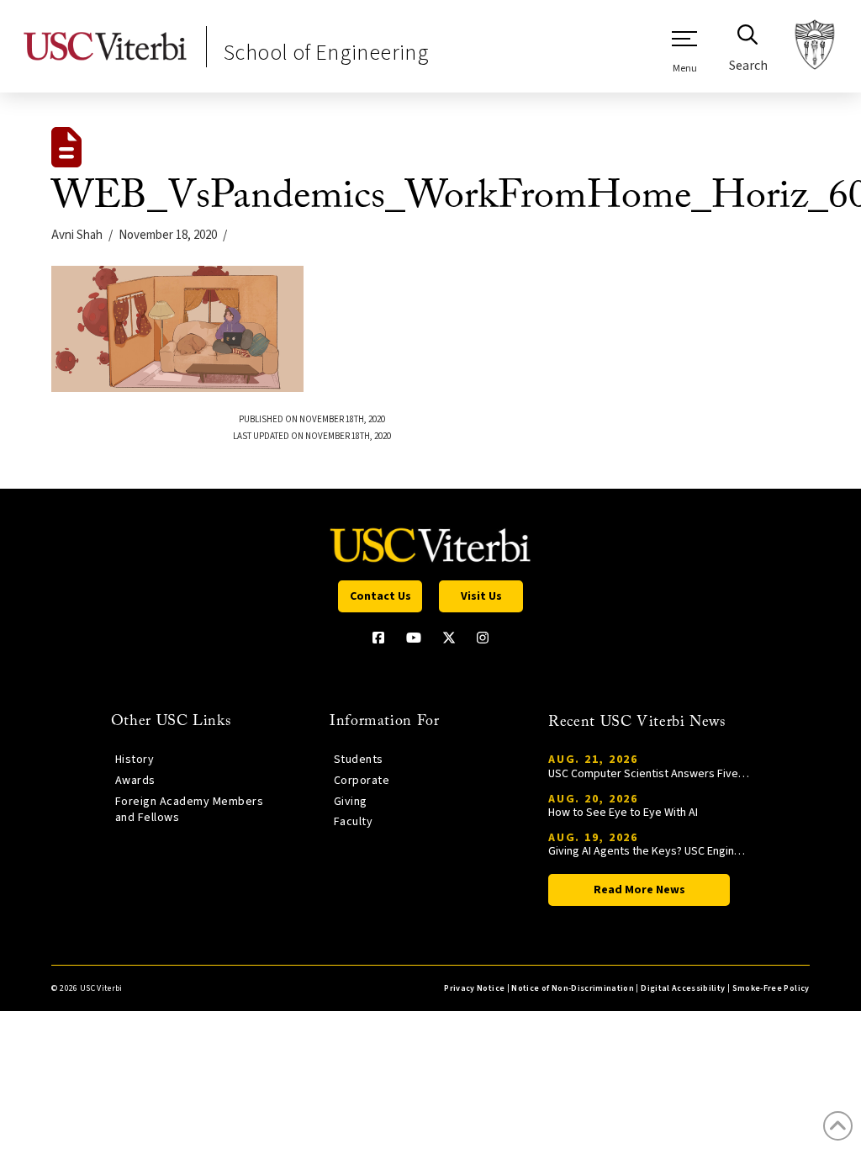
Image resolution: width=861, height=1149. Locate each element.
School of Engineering (326, 52)
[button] (684, 51)
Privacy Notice (474, 988)
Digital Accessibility (683, 988)
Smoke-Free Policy (771, 988)
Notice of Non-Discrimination (572, 988)
